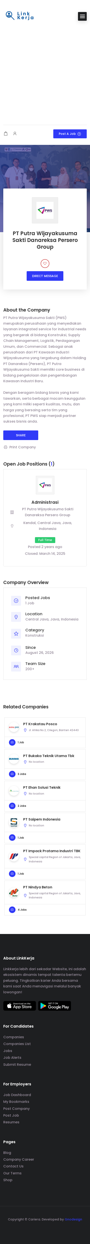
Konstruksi (34, 635)
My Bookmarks (16, 1101)
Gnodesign (73, 1219)
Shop (7, 1179)
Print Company (22, 447)
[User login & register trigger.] (14, 134)
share (21, 435)
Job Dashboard (17, 1094)
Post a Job (67, 134)
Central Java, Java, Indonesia (51, 619)
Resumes (11, 1122)
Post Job (11, 1115)
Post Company (16, 1108)
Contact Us (13, 1166)
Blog (7, 1152)
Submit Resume (17, 1064)
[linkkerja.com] (19, 16)
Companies (13, 1037)
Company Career (18, 1159)
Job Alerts (12, 1057)
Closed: (31, 553)
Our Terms (12, 1173)
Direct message (45, 276)
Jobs (7, 1050)
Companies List (17, 1043)
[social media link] (45, 1230)
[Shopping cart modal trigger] (5, 134)
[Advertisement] (45, 73)
